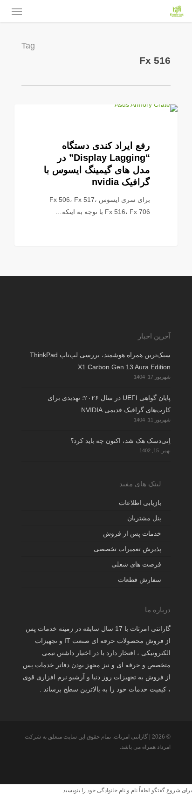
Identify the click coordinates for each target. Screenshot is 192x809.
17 (156, 115)
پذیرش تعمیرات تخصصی (127, 549)
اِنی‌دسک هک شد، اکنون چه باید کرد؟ (120, 440)
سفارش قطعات (139, 579)
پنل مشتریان (144, 518)
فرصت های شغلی (136, 564)
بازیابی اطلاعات (140, 502)
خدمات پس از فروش (132, 533)
